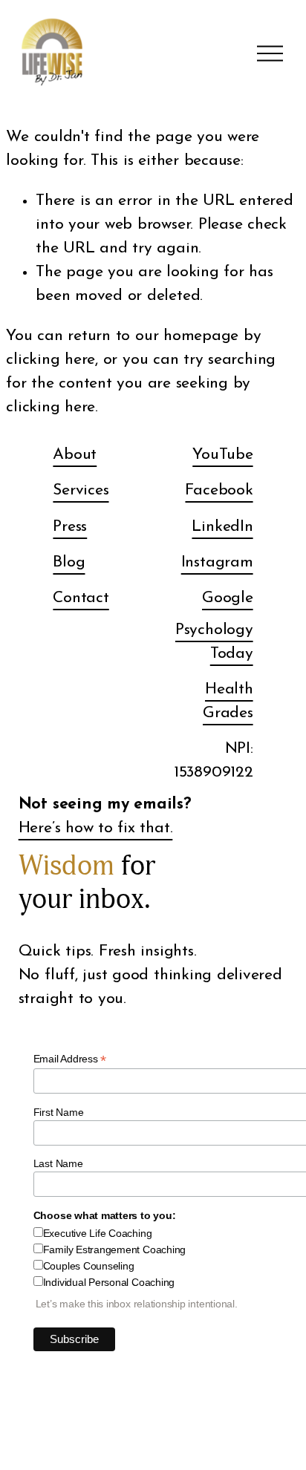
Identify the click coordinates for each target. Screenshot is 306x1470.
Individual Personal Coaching (109, 1282)
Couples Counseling (88, 1266)
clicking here (50, 360)
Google (227, 598)
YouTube (222, 455)
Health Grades (228, 701)
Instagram (217, 562)
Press (70, 527)
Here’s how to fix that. (96, 828)
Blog (69, 562)
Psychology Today (214, 642)
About (75, 455)
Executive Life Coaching (97, 1233)
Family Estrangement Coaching (114, 1249)
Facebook (219, 490)
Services (80, 490)
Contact (80, 598)
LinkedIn (222, 527)
